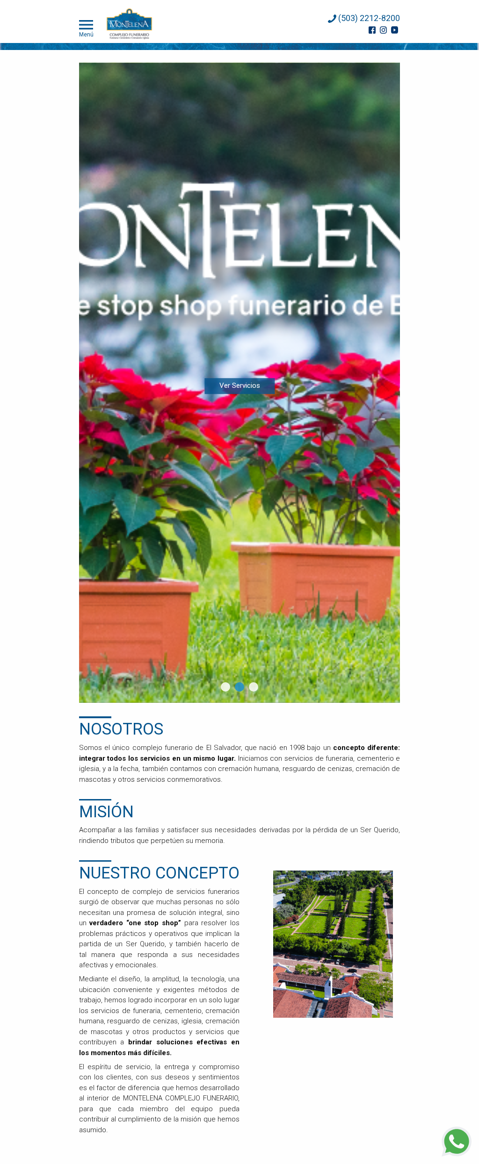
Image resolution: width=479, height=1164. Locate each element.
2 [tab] (239, 687)
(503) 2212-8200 (368, 18)
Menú (86, 34)
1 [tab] (225, 687)
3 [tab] (253, 687)
